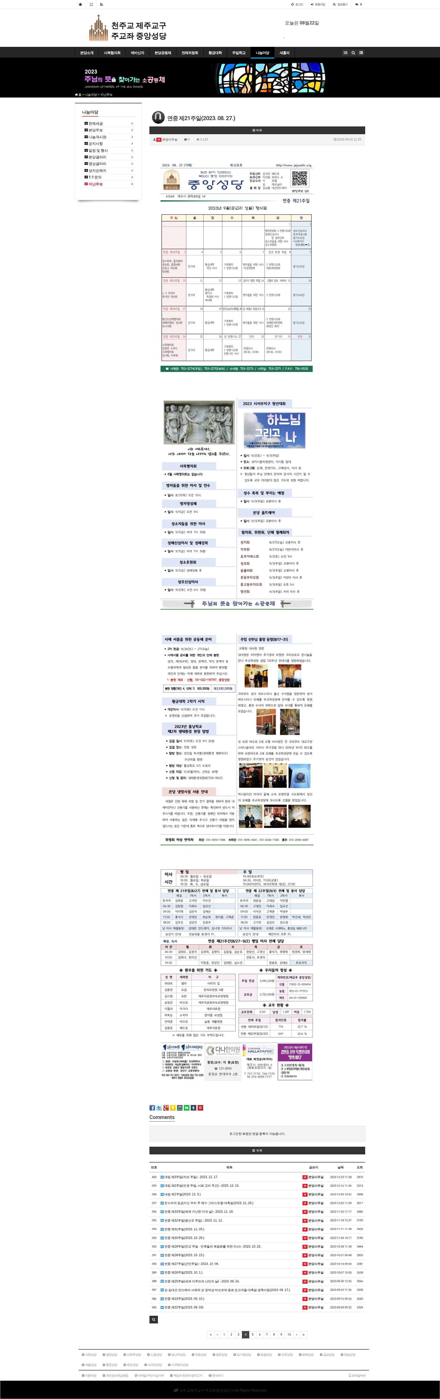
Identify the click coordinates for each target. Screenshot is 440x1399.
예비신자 (137, 53)
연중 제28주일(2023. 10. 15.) (184, 1255)
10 (289, 1334)
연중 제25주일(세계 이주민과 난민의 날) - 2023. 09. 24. (202, 1281)
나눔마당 (262, 53)
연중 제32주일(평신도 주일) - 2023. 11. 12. (193, 1220)
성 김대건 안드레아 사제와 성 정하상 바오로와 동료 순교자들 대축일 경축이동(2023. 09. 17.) (227, 1290)
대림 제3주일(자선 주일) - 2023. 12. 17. (191, 1177)
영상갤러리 (97, 164)
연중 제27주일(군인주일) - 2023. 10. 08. (191, 1264)
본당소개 (86, 53)
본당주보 (95, 130)
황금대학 (215, 53)
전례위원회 (190, 53)
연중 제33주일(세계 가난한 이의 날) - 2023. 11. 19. (198, 1211)
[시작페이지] (80, 4)
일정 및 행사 (98, 150)
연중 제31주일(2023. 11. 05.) (184, 1229)
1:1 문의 (95, 177)
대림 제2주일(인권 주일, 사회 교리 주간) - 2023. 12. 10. (201, 1185)
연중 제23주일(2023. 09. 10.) (184, 1298)
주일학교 (238, 53)
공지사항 (95, 144)
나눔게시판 (97, 137)
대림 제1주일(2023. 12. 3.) (182, 1194)
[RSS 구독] (101, 4)
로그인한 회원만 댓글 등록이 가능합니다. (257, 1134)
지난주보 (95, 184)
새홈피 (285, 53)
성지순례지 (97, 171)
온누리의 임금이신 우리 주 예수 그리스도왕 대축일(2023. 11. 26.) (208, 1203)
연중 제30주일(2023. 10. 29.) (184, 1238)
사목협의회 (112, 53)
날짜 (341, 1167)
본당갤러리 (97, 157)
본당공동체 (163, 53)
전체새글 (95, 123)
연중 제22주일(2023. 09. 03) (183, 1307)
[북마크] (91, 4)
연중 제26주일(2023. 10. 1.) (183, 1272)
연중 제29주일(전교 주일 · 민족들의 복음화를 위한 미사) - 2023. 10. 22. (212, 1246)
